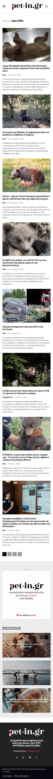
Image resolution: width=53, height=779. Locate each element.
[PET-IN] (27, 6)
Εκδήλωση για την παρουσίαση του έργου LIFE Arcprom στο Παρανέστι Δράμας (25, 392)
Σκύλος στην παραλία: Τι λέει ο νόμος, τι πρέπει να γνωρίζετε (26, 672)
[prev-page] (42, 637)
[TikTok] (36, 757)
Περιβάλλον (7, 397)
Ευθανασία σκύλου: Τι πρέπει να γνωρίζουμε (26, 645)
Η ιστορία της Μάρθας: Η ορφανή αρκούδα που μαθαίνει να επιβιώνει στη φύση (25, 133)
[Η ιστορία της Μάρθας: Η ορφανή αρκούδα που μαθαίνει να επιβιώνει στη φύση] (26, 111)
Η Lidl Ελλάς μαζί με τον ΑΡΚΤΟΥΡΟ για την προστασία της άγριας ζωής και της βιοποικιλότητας (24, 263)
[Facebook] (16, 757)
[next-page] (20, 554)
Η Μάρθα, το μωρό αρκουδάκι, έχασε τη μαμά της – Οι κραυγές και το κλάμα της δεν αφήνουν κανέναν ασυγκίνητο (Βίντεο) (25, 457)
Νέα (4, 75)
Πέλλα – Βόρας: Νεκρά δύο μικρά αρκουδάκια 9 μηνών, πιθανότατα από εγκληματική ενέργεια (26, 197)
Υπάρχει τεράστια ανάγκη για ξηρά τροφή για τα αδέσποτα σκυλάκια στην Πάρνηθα (26, 700)
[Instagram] (23, 757)
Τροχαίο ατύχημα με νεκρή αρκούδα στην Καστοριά (22, 328)
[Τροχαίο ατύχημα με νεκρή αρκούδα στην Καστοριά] (26, 305)
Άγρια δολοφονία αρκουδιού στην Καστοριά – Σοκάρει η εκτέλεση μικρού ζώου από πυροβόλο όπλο (26, 68)
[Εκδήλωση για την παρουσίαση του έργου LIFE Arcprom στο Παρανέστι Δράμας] (26, 370)
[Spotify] (29, 757)
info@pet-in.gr (32, 751)
